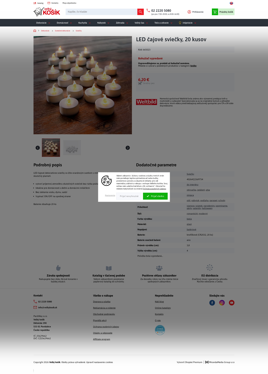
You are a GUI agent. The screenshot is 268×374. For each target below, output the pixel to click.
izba (208, 190)
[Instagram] (222, 302)
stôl (188, 200)
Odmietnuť (129, 196)
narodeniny (209, 205)
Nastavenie (110, 195)
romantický (192, 213)
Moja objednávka (69, 3)
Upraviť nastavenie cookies (99, 362)
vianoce (191, 205)
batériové (191, 229)
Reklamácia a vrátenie (104, 308)
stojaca (190, 195)
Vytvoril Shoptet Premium (189, 362)
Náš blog (159, 301)
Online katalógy (163, 308)
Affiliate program (101, 339)
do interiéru (192, 184)
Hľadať (140, 12)
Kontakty (55, 3)
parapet (213, 200)
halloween (207, 208)
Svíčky (193, 65)
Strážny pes (149, 83)
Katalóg (40, 3)
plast (189, 224)
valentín (197, 208)
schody (221, 200)
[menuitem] (44, 22)
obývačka (191, 190)
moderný (203, 213)
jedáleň (201, 190)
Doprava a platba (101, 301)
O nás (158, 320)
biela (189, 219)
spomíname (221, 205)
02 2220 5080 (45, 301)
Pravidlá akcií (100, 320)
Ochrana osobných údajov (154, 189)
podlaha (204, 200)
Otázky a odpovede (102, 333)
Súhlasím (155, 196)
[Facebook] (212, 303)
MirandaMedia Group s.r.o (221, 362)
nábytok (195, 200)
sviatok (199, 205)
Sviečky (190, 174)
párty (189, 208)
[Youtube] (231, 302)
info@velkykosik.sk (47, 307)
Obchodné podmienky (104, 314)
